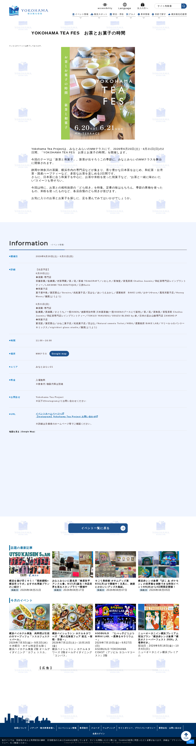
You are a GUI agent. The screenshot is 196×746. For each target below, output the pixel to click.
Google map (59, 353)
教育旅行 (84, 728)
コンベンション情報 (67, 728)
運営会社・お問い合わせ (170, 728)
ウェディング (109, 728)
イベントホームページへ (49, 413)
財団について (20, 728)
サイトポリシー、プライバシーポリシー (137, 728)
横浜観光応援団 (179, 14)
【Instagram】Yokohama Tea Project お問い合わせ (66, 416)
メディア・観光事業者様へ (42, 728)
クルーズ (95, 728)
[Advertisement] (98, 693)
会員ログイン (99, 734)
